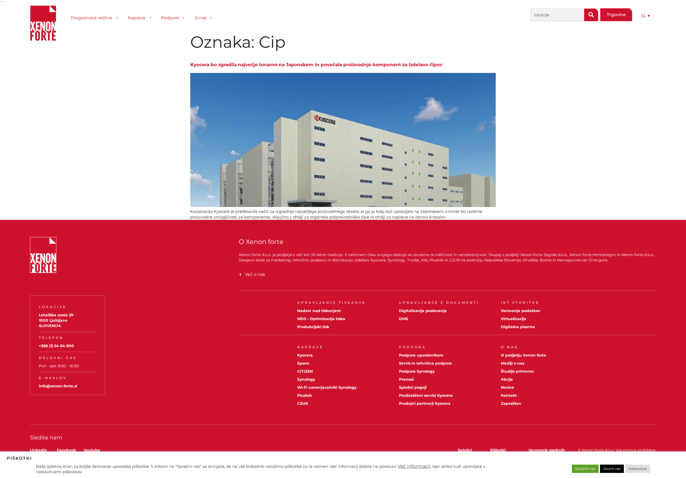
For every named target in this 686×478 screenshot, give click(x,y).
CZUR (302, 403)
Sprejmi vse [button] (585, 468)
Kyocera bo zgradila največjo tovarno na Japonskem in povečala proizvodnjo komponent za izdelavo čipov (316, 64)
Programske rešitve (91, 17)
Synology (306, 379)
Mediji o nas (512, 363)
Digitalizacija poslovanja (423, 310)
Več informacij (414, 466)
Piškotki (498, 450)
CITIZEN (305, 371)
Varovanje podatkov (520, 310)
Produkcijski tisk (313, 326)
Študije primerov (517, 371)
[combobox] (557, 15)
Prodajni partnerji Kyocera (424, 403)
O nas (201, 17)
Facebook (66, 450)
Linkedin (38, 450)
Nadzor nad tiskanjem (319, 310)
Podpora (170, 17)
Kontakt (509, 395)
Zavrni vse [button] (612, 468)
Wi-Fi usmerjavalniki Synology (326, 387)
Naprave (137, 17)
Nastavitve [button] (637, 468)
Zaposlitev (511, 403)
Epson (303, 363)
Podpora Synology (417, 371)
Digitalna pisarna (518, 326)
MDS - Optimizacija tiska (321, 318)
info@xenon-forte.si (58, 386)
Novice (507, 387)
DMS (403, 318)
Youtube (92, 450)
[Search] (591, 15)
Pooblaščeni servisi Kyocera (426, 395)
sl (645, 15)
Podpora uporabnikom (421, 355)
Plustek (304, 395)
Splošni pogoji (413, 387)
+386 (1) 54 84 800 (56, 345)
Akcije (507, 379)
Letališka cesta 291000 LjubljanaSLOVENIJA (56, 320)
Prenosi (406, 379)
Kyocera (305, 355)
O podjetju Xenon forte (523, 355)
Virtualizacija (513, 318)
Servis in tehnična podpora (425, 363)
